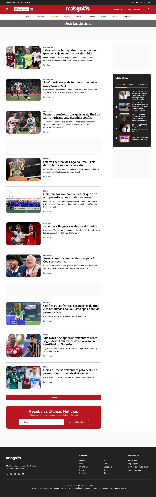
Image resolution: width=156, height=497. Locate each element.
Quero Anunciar (134, 9)
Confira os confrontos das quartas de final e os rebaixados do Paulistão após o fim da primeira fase (71, 309)
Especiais (108, 467)
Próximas (53, 397)
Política (92, 16)
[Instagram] (141, 2)
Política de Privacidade (138, 467)
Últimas (28, 16)
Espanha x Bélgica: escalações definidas (70, 226)
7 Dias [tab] (131, 85)
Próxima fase (48, 47)
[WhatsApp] (133, 2)
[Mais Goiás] (78, 9)
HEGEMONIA (47, 255)
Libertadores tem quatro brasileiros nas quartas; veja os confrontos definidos (69, 51)
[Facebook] (137, 2)
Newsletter (118, 9)
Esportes (79, 16)
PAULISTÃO (47, 303)
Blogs (106, 473)
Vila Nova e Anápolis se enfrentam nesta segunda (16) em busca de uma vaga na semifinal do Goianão (70, 341)
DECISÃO (46, 191)
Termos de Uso (134, 470)
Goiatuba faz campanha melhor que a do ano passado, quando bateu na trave (70, 195)
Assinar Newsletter (77, 422)
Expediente (133, 464)
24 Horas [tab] (121, 85)
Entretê (67, 16)
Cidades (40, 16)
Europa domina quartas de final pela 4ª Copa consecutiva (69, 260)
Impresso (127, 16)
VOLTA (45, 335)
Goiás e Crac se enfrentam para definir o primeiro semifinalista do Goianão (70, 371)
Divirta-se (54, 16)
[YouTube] (149, 2)
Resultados (47, 111)
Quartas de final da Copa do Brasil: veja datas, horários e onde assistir (69, 163)
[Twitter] (145, 2)
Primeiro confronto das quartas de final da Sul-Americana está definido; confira (71, 116)
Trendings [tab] (142, 85)
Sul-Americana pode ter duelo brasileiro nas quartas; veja (70, 84)
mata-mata (47, 223)
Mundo (104, 16)
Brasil (115, 16)
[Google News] (31, 9)
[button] (7, 9)
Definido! (46, 159)
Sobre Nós (132, 460)
